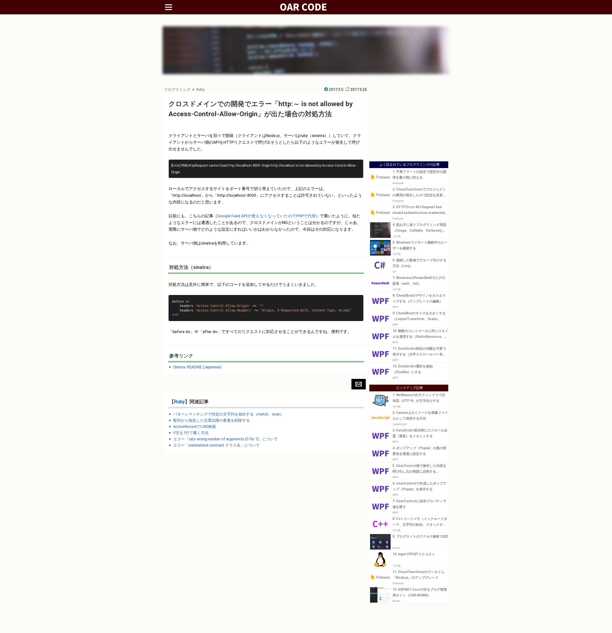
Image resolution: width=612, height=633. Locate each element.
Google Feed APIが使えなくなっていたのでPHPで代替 (266, 215)
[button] (358, 384)
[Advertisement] (408, 125)
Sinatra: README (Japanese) (197, 367)
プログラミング (177, 89)
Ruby (200, 89)
